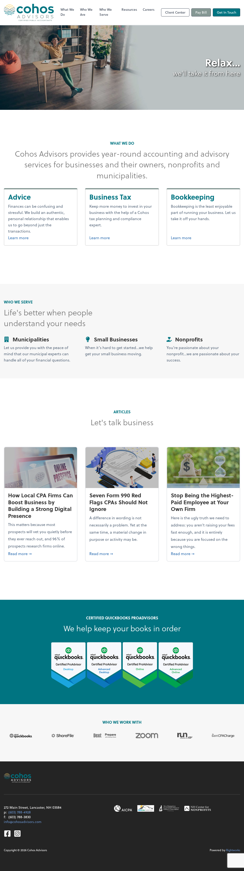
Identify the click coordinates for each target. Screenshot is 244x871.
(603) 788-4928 (19, 812)
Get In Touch (226, 12)
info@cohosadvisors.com (22, 821)
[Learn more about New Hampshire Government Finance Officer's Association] (169, 808)
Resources (129, 9)
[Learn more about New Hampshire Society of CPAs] (145, 808)
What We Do (67, 12)
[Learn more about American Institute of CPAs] (123, 808)
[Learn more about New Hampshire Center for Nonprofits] (197, 808)
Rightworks (233, 850)
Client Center (175, 12)
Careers (148, 9)
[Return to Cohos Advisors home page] (29, 12)
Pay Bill (201, 12)
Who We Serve (105, 12)
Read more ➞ (40, 553)
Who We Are (86, 12)
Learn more (30, 237)
